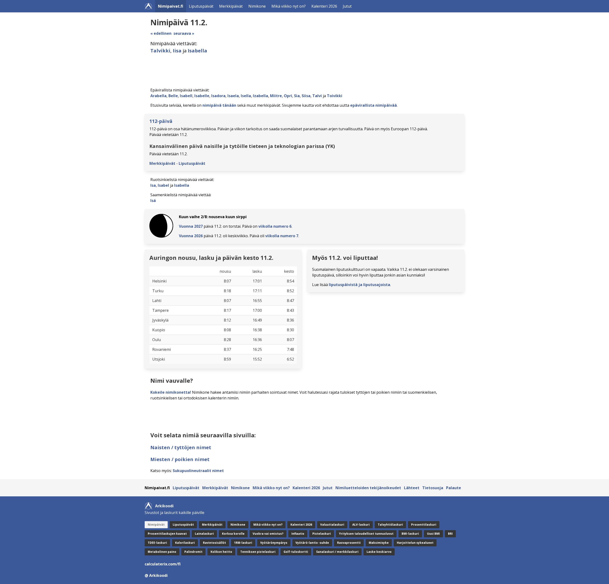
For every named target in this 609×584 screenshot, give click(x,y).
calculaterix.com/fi (163, 564)
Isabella (197, 50)
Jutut (347, 6)
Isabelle (201, 95)
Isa (153, 185)
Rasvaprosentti (349, 543)
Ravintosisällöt (214, 543)
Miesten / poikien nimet (180, 459)
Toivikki (334, 95)
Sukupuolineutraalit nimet (198, 470)
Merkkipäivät (231, 6)
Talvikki (160, 50)
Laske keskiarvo (379, 552)
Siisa (306, 95)
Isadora (218, 95)
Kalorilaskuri (185, 543)
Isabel (163, 185)
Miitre (276, 95)
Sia (297, 95)
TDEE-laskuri (157, 543)
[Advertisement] (293, 70)
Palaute (453, 487)
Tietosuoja (432, 487)
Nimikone (257, 6)
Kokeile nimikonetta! (170, 392)
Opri (288, 95)
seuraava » (183, 33)
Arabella (158, 95)
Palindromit (193, 552)
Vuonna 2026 (191, 235)
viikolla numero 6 (274, 226)
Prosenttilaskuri (423, 525)
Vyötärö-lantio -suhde (312, 543)
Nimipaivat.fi (170, 6)
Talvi (317, 95)
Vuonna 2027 (191, 226)
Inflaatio (297, 534)
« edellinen (161, 33)
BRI (450, 534)
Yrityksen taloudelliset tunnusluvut (366, 534)
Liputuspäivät (201, 6)
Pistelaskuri (321, 534)
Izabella (260, 95)
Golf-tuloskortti (296, 552)
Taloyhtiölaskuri (390, 525)
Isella (246, 95)
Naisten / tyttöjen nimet (180, 447)
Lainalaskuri (204, 534)
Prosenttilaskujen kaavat (167, 534)
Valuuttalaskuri (332, 525)
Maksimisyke (379, 543)
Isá (153, 200)
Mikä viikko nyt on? (288, 6)
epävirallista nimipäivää (373, 105)
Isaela (233, 95)
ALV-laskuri (361, 525)
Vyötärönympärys (273, 543)
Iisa (177, 50)
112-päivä (160, 121)
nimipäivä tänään (219, 105)
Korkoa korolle (233, 534)
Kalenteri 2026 (324, 6)
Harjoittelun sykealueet (415, 543)
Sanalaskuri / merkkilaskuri (337, 552)
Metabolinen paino (162, 552)
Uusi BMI (433, 534)
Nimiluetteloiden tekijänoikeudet (368, 487)
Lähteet (411, 487)
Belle (173, 95)
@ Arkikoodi (156, 575)
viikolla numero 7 (281, 235)
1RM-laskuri (243, 543)
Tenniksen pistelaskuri (257, 552)
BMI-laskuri (410, 534)
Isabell (186, 95)
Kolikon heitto (221, 552)
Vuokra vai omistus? (268, 534)
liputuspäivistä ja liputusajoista (359, 284)
